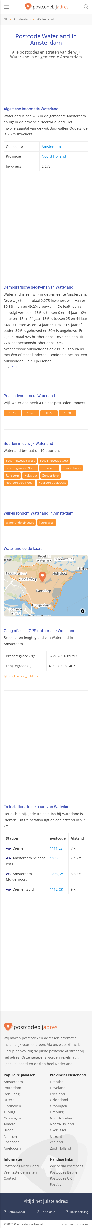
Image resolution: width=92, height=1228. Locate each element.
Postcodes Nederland (21, 1166)
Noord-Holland (54, 156)
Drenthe (56, 1081)
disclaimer (66, 1224)
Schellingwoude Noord (21, 468)
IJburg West (46, 522)
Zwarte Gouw (72, 468)
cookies (82, 1224)
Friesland (57, 1094)
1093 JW (56, 873)
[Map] (46, 585)
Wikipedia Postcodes (66, 1166)
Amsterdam (51, 146)
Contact (10, 1178)
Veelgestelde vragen (20, 1172)
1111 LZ (56, 848)
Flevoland (58, 1087)
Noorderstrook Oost (52, 483)
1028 (67, 413)
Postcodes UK (61, 1178)
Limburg (57, 1112)
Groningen (12, 1118)
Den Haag (12, 1094)
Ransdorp (12, 475)
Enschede (12, 1142)
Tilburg (9, 1112)
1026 (30, 413)
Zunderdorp (50, 475)
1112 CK (56, 889)
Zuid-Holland (60, 1148)
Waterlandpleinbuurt (20, 522)
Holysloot (30, 475)
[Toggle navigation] (7, 7)
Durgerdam (49, 468)
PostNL (55, 1184)
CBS (14, 367)
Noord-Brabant (62, 1118)
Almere (9, 1124)
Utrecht (10, 1099)
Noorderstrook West (19, 483)
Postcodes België (63, 1172)
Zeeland (56, 1142)
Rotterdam (12, 1087)
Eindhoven (12, 1106)
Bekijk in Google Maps (22, 676)
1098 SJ (56, 858)
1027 (49, 413)
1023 (12, 413)
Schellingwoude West (20, 461)
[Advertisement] (46, 229)
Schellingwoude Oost (54, 461)
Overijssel (58, 1130)
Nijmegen (12, 1136)
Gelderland (59, 1099)
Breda (8, 1130)
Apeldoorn (12, 1148)
